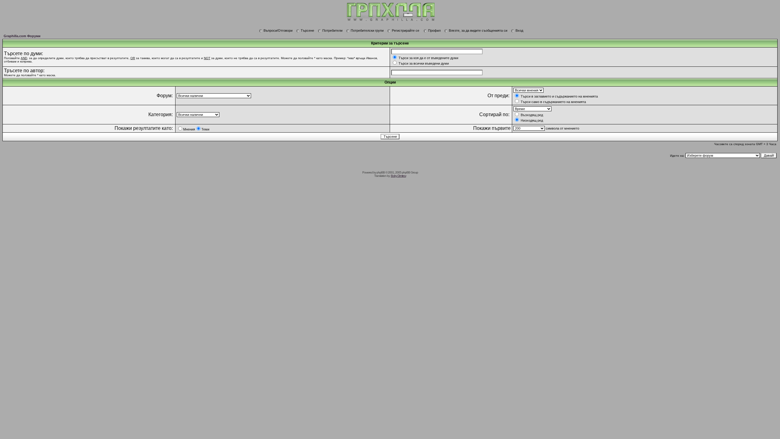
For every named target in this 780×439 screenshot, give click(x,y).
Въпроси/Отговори (278, 30)
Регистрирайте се (405, 30)
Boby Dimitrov (398, 175)
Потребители (332, 30)
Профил (434, 30)
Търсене (307, 30)
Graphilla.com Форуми (22, 36)
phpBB (381, 172)
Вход (519, 30)
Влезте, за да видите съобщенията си (478, 30)
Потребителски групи (367, 30)
